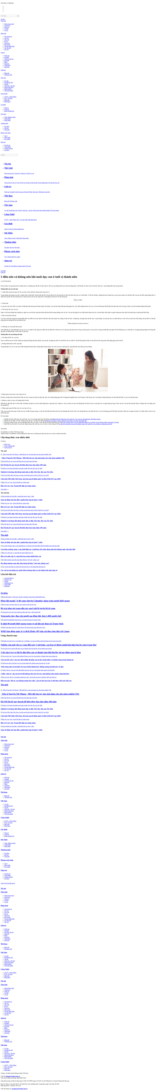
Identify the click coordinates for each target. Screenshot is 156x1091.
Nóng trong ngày (9, 24)
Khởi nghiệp (7, 89)
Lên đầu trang (11, 883)
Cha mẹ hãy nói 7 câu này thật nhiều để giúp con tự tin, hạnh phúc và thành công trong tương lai (37, 660)
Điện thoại (7, 101)
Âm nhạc (7, 64)
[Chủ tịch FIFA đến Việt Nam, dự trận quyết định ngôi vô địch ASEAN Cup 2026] (25, 475)
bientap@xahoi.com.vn (13, 1076)
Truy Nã (6, 40)
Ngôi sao (6, 55)
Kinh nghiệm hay (9, 111)
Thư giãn (7, 129)
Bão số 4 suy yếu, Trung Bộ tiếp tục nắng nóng (18, 486)
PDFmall (6, 586)
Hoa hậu (6, 60)
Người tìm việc (8, 82)
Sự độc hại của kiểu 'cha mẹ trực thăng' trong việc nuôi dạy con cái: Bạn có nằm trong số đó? (85, 424)
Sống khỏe (7, 120)
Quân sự (6, 27)
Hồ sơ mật (7, 44)
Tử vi (5, 136)
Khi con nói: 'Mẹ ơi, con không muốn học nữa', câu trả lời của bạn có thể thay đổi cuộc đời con (36, 681)
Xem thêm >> (5, 489)
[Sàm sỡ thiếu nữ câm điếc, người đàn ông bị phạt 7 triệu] (17, 496)
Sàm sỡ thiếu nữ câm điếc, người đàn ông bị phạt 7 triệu (21, 500)
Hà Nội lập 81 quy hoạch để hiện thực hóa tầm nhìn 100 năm (23, 465)
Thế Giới (3, 21)
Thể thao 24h (8, 75)
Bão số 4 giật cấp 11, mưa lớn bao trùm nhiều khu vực (21, 556)
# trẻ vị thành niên (9, 446)
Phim (5, 62)
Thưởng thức (4, 123)
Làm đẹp (6, 67)
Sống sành (7, 137)
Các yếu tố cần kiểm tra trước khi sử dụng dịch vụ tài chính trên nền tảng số (29, 570)
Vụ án (6, 30)
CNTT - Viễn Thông (10, 97)
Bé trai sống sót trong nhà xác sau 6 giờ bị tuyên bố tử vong (28, 608)
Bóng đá (6, 73)
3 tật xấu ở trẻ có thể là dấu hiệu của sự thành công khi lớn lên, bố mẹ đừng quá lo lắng (41, 652)
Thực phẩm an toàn (9, 117)
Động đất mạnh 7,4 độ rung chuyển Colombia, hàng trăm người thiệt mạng (35, 601)
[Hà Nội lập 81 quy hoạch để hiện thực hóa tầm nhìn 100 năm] (19, 461)
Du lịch (6, 128)
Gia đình (3, 104)
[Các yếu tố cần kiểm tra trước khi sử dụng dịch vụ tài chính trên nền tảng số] (23, 566)
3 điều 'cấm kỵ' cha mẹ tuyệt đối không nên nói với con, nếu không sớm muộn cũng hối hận (35, 674)
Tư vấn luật (7, 48)
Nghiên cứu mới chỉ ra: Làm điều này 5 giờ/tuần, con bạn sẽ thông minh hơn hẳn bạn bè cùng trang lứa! (49, 645)
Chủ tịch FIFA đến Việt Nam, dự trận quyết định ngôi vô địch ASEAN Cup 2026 (31, 479)
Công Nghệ (4, 93)
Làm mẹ (6, 109)
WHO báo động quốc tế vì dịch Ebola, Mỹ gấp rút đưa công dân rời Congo (35, 631)
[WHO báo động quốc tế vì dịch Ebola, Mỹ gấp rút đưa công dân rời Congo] (23, 627)
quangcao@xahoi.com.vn (19, 1088)
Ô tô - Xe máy (8, 98)
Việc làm (3, 78)
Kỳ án (6, 41)
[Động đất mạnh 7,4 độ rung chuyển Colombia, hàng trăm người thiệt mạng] (23, 597)
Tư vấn (6, 81)
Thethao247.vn (8, 583)
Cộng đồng (7, 147)
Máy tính (6, 100)
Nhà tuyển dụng (9, 87)
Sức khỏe (3, 114)
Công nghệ (7, 584)
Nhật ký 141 (7, 579)
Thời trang (7, 65)
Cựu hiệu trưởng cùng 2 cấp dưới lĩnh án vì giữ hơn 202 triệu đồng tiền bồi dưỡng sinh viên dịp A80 (38, 549)
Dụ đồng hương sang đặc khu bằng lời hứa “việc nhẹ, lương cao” (25, 563)
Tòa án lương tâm (9, 46)
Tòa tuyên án (8, 36)
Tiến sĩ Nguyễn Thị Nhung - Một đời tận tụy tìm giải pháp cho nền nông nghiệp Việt (33, 458)
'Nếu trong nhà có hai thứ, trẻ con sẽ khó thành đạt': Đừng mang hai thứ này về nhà (32, 667)
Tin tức (3, 19)
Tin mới (4, 535)
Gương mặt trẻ (8, 148)
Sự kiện (4, 593)
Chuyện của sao (8, 59)
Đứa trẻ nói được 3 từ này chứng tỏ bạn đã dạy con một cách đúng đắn (66, 420)
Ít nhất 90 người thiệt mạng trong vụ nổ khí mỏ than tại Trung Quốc (32, 623)
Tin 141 (6, 49)
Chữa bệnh (7, 118)
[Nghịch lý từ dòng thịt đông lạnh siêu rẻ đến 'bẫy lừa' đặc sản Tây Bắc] (21, 468)
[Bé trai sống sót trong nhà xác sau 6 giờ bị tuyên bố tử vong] (18, 604)
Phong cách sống (5, 133)
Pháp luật (3, 33)
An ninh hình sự (9, 578)
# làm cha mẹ (8, 447)
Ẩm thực (6, 126)
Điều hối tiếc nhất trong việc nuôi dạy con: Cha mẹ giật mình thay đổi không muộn (76, 419)
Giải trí (3, 52)
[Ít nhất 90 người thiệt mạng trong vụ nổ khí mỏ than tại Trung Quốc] (21, 620)
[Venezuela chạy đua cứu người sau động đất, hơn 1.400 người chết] (20, 612)
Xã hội (6, 581)
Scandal (6, 57)
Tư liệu (6, 29)
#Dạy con (7, 444)
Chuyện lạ (7, 25)
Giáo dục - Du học (9, 86)
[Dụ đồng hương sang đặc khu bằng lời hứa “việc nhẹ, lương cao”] (20, 560)
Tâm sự (6, 108)
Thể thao (3, 70)
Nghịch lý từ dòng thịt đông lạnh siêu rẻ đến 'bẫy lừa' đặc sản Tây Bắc (27, 472)
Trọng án (6, 43)
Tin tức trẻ (7, 145)
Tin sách (6, 150)
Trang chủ (4, 883)
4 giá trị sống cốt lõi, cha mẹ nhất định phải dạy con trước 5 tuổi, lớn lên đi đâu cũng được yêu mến (90, 422)
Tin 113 (6, 38)
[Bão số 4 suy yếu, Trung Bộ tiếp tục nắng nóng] (15, 482)
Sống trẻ (3, 142)
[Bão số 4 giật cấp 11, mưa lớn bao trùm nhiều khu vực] (17, 553)
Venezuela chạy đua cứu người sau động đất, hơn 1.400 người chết (31, 616)
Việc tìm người (8, 90)
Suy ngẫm (7, 139)
